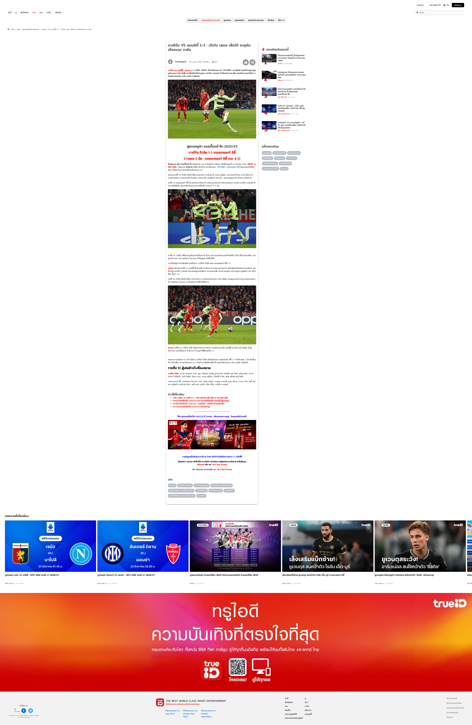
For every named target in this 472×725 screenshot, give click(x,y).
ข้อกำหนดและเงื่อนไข (454, 703)
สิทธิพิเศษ (25, 12)
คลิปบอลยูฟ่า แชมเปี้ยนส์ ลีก (181, 490)
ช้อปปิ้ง (288, 710)
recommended (201, 485)
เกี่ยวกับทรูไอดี (451, 698)
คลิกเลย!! (200, 464)
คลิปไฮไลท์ (229, 490)
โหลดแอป (420, 5)
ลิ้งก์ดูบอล (279, 158)
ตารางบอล (291, 158)
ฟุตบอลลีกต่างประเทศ (211, 20)
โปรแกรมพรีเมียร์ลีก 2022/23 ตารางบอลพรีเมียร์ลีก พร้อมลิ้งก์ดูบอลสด (201, 400)
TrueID (15, 5)
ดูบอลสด (227, 20)
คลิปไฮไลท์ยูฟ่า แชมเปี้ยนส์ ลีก (181, 495)
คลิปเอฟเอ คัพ (216, 490)
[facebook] (23, 710)
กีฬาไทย (271, 20)
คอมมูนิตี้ (308, 714)
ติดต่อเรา (449, 717)
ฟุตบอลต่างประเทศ (256, 20)
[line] (16, 710)
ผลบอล (284, 168)
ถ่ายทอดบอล (285, 163)
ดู (16, 12)
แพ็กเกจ (308, 710)
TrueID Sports (185, 485)
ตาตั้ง (49, 12)
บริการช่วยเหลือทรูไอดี (294, 718)
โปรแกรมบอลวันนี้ (270, 168)
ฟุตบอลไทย (239, 20)
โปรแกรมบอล (294, 153)
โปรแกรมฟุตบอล (270, 163)
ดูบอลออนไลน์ (279, 153)
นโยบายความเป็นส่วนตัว (455, 707)
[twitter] (30, 710)
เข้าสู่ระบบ (458, 5)
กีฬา (18, 29)
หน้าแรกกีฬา (193, 20)
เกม (41, 12)
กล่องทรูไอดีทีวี (291, 714)
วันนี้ (9, 12)
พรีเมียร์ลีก (267, 158)
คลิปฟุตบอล (201, 490)
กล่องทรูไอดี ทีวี (435, 5)
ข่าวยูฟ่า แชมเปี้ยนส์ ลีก (221, 485)
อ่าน (34, 12)
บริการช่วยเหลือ (452, 712)
